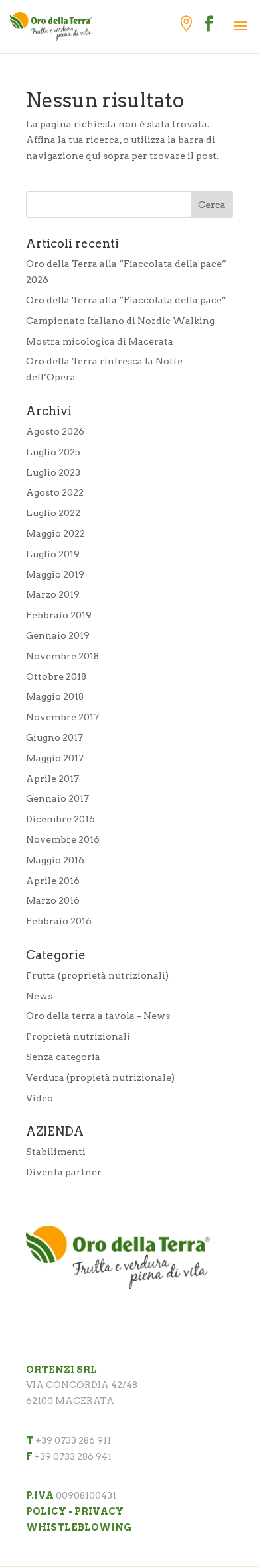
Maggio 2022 (55, 533)
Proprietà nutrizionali (78, 1036)
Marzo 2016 (53, 900)
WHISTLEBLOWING (78, 1527)
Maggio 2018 (55, 696)
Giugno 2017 (54, 737)
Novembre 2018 (62, 656)
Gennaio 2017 (57, 798)
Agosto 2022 (55, 492)
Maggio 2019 (55, 574)
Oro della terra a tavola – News (98, 1015)
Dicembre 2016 (60, 819)
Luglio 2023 (53, 472)
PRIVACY (99, 1511)
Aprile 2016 (53, 880)
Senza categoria (63, 1057)
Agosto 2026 (55, 431)
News (39, 996)
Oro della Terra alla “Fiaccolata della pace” (126, 300)
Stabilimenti (56, 1151)
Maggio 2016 (55, 860)
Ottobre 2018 (56, 676)
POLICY (46, 1511)
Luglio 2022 (53, 513)
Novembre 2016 (63, 839)
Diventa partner (64, 1172)
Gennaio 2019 (58, 635)
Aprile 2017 (52, 778)
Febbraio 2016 (59, 921)
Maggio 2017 (55, 758)
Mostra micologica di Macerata (99, 341)
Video (39, 1098)
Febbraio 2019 (59, 615)
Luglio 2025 (53, 452)
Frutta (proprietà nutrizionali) (97, 975)
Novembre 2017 (62, 717)
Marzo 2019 (53, 594)
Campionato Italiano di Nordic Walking (120, 320)
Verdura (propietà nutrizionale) (100, 1077)
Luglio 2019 (53, 554)
